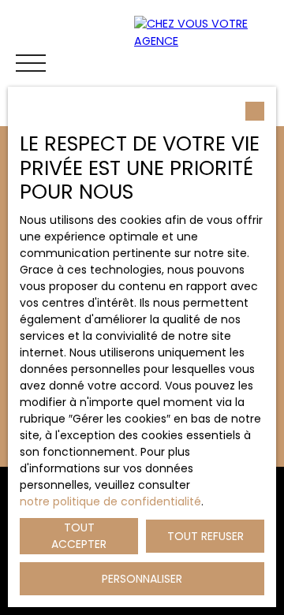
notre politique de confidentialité (110, 501)
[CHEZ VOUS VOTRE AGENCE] (205, 63)
